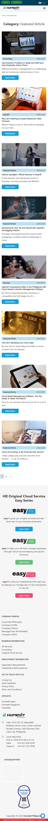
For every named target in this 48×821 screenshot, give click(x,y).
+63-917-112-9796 (26, 746)
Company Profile (9, 625)
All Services (7, 646)
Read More (10, 77)
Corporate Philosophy (12, 621)
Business (6, 282)
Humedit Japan (9, 701)
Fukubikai (6, 707)
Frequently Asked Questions (15, 668)
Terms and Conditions (12, 689)
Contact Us (7, 680)
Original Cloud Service (12, 652)
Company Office (9, 634)
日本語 (44, 3)
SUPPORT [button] (17, 2)
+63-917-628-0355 (26, 743)
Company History (10, 628)
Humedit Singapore (11, 704)
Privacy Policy (8, 686)
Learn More (24, 529)
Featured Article (9, 170)
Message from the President (15, 631)
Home (3, 15)
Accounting (7, 58)
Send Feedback (9, 683)
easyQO (6, 114)
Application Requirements (13, 664)
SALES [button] (6, 2)
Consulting (7, 649)
